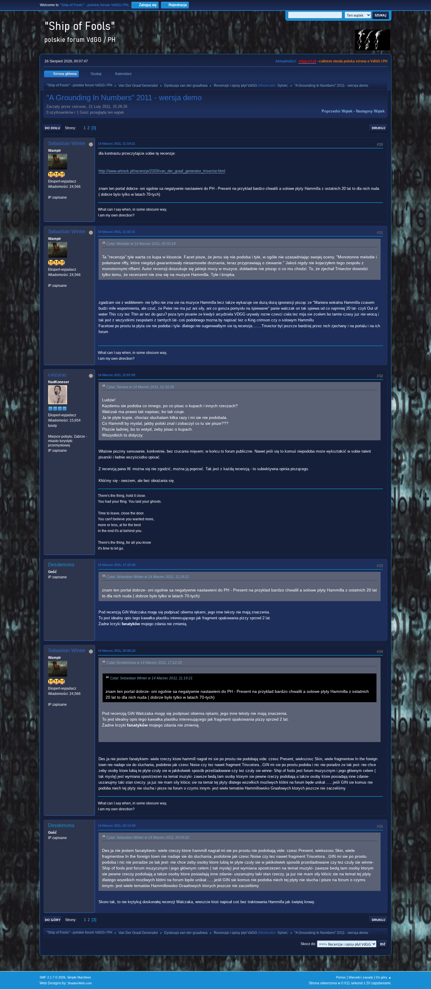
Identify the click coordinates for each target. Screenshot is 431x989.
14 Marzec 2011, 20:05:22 (116, 650)
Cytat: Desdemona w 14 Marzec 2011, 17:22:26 (144, 663)
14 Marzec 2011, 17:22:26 (116, 565)
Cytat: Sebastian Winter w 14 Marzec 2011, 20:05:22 (147, 837)
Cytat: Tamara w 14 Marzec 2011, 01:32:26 (140, 387)
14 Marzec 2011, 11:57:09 (116, 375)
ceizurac (57, 375)
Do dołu (52, 128)
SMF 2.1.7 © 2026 (52, 977)
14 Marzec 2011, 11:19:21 (116, 143)
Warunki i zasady (361, 977)
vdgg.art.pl (307, 61)
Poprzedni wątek (337, 111)
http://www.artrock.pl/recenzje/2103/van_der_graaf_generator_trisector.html (162, 171)
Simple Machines (79, 977)
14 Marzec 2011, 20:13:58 (116, 825)
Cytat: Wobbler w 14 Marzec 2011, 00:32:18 (141, 244)
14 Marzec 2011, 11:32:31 (116, 231)
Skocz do (308, 944)
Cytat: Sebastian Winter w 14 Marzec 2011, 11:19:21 (147, 577)
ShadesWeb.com (79, 983)
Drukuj (378, 128)
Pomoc (341, 977)
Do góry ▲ (383, 977)
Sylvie (282, 85)
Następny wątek (370, 111)
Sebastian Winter (67, 143)
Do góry (52, 920)
